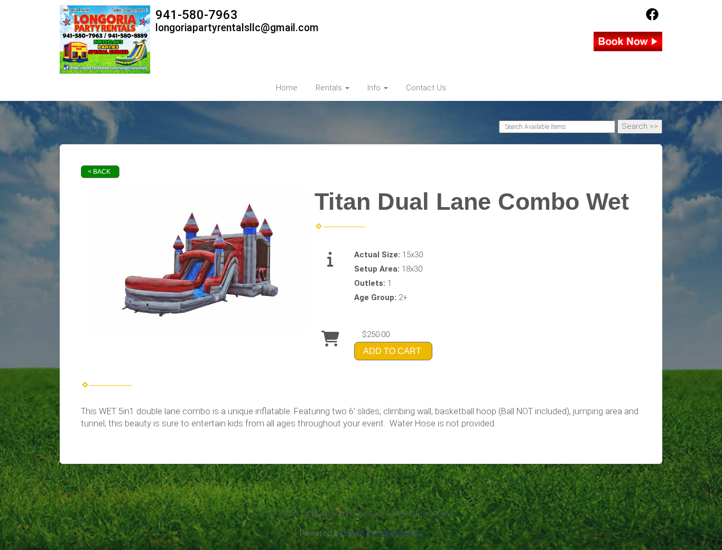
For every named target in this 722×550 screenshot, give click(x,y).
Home (287, 87)
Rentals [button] (330, 87)
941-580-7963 (196, 14)
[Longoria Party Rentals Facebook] (652, 18)
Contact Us (426, 87)
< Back (99, 171)
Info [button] (375, 87)
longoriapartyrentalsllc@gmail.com (237, 28)
